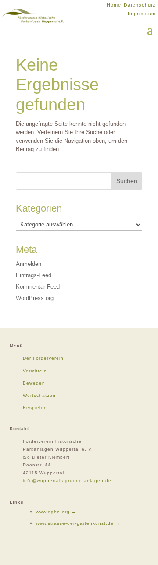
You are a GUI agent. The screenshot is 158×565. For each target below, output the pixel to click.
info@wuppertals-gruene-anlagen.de (67, 480)
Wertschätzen (39, 395)
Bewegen (34, 383)
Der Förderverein (43, 358)
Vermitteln (35, 370)
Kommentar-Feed (38, 286)
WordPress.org (35, 298)
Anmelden (28, 264)
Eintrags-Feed (33, 275)
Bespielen (35, 407)
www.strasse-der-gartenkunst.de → (78, 523)
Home (114, 4)
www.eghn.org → (56, 511)
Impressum (142, 13)
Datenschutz (140, 4)
